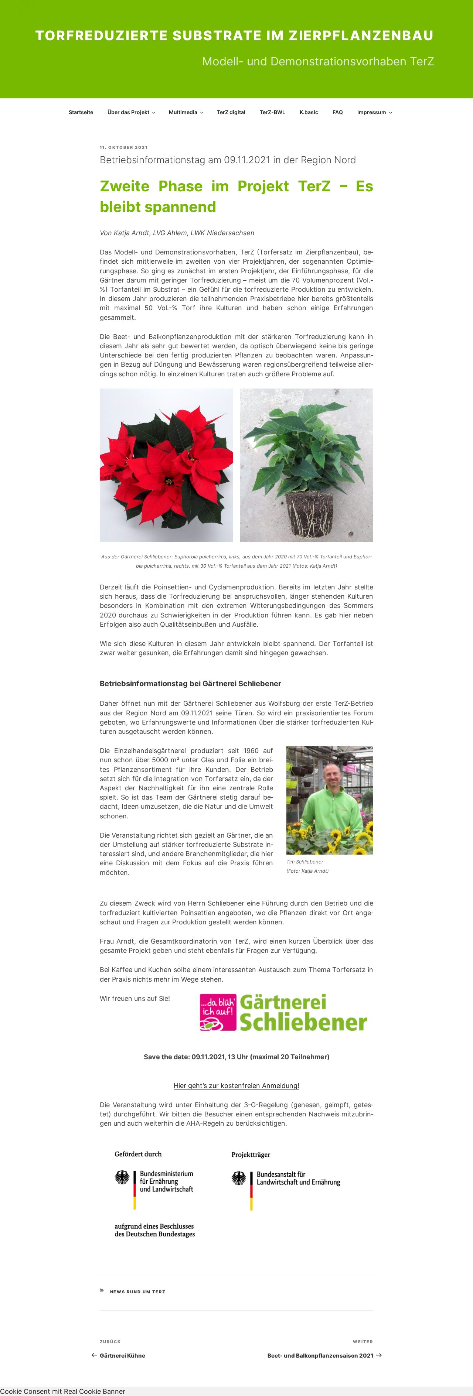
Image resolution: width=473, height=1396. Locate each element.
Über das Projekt (128, 112)
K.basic (309, 112)
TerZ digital (231, 112)
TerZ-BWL (272, 112)
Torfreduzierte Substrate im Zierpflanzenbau (234, 35)
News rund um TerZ (138, 1291)
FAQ (338, 112)
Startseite (81, 112)
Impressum (371, 112)
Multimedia (183, 112)
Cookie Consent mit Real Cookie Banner (62, 1391)
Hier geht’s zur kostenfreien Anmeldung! (236, 1085)
